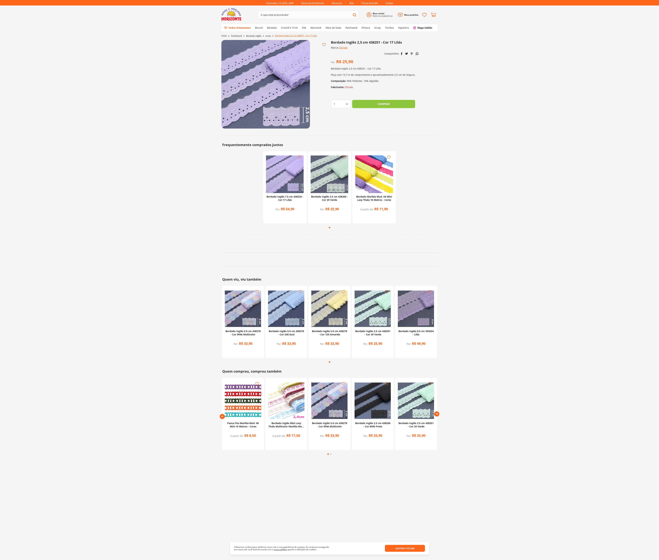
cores (268, 36)
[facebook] (401, 53)
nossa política (280, 549)
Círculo (343, 47)
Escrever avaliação (329, 282)
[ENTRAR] (381, 15)
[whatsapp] (417, 53)
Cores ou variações (376, 216)
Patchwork (236, 36)
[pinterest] (412, 53)
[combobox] (308, 15)
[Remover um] (276, 218)
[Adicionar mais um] (276, 215)
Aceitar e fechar (405, 548)
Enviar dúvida (329, 344)
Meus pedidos (411, 14)
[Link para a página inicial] (224, 35)
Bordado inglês (253, 36)
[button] (222, 516)
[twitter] (406, 54)
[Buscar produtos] (354, 15)
